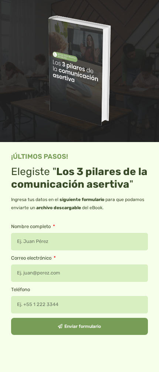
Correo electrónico (32, 258)
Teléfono (20, 289)
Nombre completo (31, 226)
